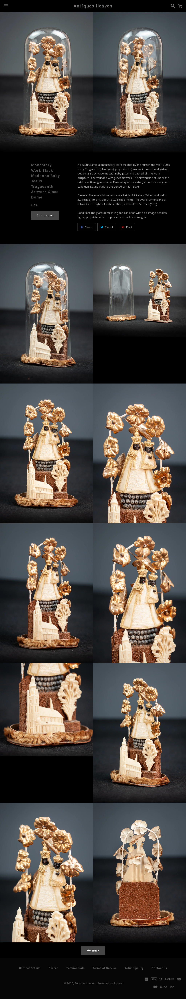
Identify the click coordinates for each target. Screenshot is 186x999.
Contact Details (30, 968)
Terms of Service (104, 968)
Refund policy (134, 968)
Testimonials (75, 968)
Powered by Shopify (110, 983)
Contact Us (159, 968)
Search (53, 968)
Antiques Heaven (93, 6)
